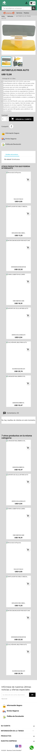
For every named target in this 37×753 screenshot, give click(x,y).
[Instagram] (20, 746)
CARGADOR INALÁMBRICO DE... (18, 402)
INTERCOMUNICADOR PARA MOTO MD (18, 266)
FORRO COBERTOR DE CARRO (18, 300)
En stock (7, 159)
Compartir (11, 126)
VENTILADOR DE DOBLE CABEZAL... (18, 232)
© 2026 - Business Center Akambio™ (11, 750)
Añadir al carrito (21, 118)
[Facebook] (16, 746)
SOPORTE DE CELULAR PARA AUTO (18, 334)
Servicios (19, 13)
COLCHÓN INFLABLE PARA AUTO (18, 368)
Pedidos (26, 13)
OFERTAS (9, 13)
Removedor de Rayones (18, 198)
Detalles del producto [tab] (12, 154)
